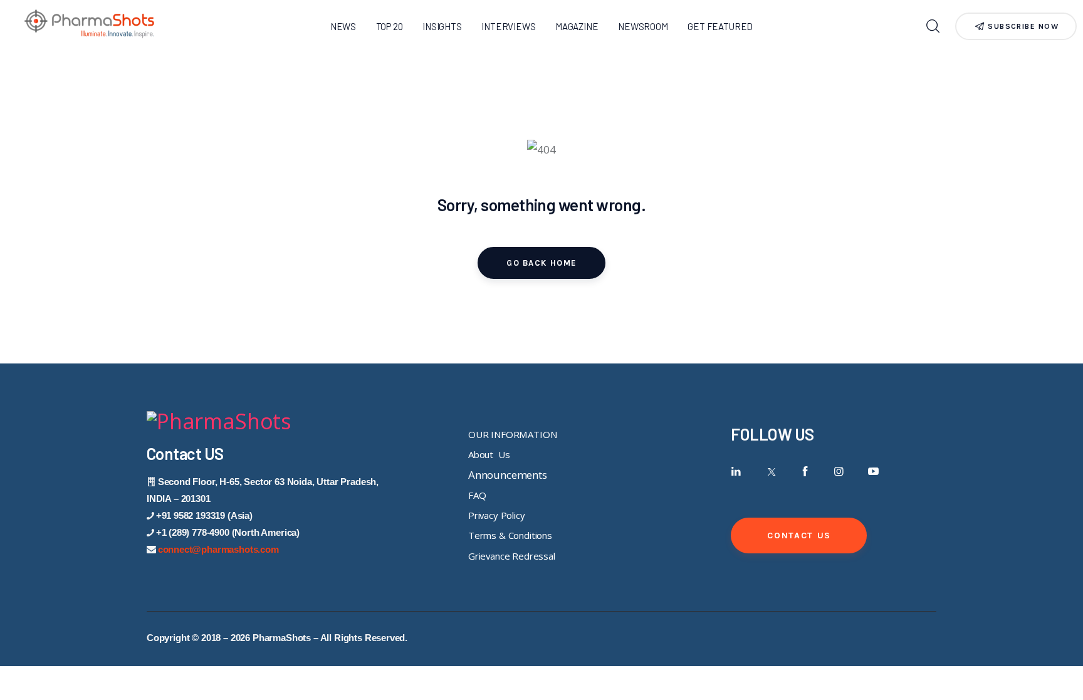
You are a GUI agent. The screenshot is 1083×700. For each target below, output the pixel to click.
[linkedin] (736, 471)
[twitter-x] (770, 471)
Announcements (507, 475)
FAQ (477, 495)
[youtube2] (873, 471)
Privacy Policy (496, 515)
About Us (489, 454)
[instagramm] (839, 471)
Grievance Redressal (511, 556)
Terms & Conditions (510, 535)
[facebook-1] (805, 471)
